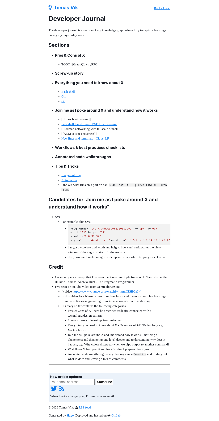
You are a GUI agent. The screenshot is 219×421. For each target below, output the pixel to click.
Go (63, 101)
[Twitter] (54, 388)
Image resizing (71, 175)
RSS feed (85, 407)
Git (63, 96)
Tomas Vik (65, 7)
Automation (69, 180)
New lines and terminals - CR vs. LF (85, 138)
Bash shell (68, 91)
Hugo (70, 415)
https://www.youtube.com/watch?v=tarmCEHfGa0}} (107, 291)
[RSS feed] (62, 388)
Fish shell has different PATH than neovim (89, 124)
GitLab (116, 415)
